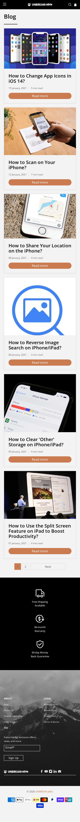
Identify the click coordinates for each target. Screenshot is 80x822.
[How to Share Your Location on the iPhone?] (40, 216)
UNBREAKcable (44, 791)
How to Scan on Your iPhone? (32, 165)
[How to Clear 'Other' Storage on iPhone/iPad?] (40, 403)
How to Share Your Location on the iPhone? (40, 248)
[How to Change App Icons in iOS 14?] (40, 48)
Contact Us (9, 710)
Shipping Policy (51, 704)
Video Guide (9, 721)
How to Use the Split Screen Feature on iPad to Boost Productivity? (40, 530)
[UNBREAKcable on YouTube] (46, 772)
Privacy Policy (50, 716)
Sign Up (14, 758)
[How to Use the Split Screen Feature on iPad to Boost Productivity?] (40, 495)
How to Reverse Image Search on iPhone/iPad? (35, 345)
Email (9, 747)
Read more (40, 96)
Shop (6, 704)
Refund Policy (50, 710)
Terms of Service (51, 721)
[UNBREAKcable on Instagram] (50, 772)
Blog (6, 727)
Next (48, 566)
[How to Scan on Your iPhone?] (40, 131)
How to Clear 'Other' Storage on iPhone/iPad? (36, 442)
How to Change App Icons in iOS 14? (40, 78)
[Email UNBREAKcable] (59, 772)
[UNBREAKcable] (40, 4)
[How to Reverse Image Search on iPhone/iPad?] (40, 306)
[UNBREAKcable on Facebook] (41, 772)
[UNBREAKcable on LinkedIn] (55, 772)
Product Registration (13, 716)
